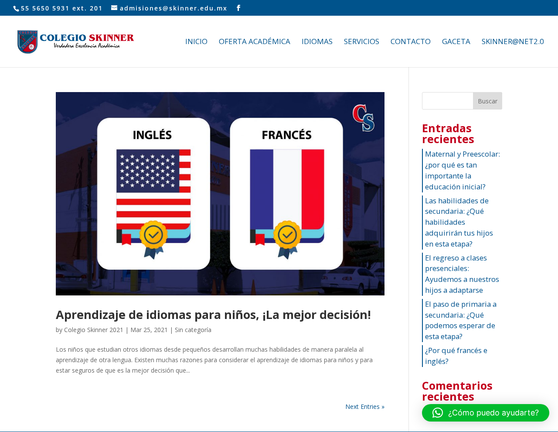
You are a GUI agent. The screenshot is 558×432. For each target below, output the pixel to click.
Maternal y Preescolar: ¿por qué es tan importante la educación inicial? (462, 170)
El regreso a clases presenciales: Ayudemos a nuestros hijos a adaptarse (462, 274)
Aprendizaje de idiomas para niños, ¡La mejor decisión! (213, 314)
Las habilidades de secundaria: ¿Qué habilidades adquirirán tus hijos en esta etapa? (459, 222)
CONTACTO (411, 42)
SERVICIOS (361, 42)
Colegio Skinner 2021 (93, 330)
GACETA (456, 42)
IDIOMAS (317, 42)
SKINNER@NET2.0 (513, 42)
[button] (485, 413)
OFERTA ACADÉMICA (254, 42)
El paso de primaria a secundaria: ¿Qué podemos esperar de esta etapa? (461, 320)
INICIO (196, 42)
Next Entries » (364, 406)
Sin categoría (193, 330)
